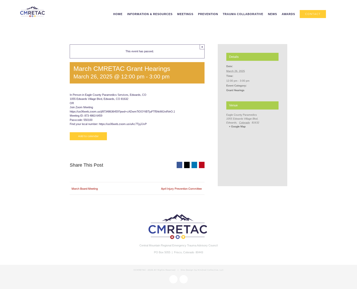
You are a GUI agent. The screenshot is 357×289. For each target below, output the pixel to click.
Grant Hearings (235, 90)
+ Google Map (237, 126)
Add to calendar (88, 136)
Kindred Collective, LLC (211, 270)
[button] (332, 14)
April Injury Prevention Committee (181, 188)
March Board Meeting (85, 188)
